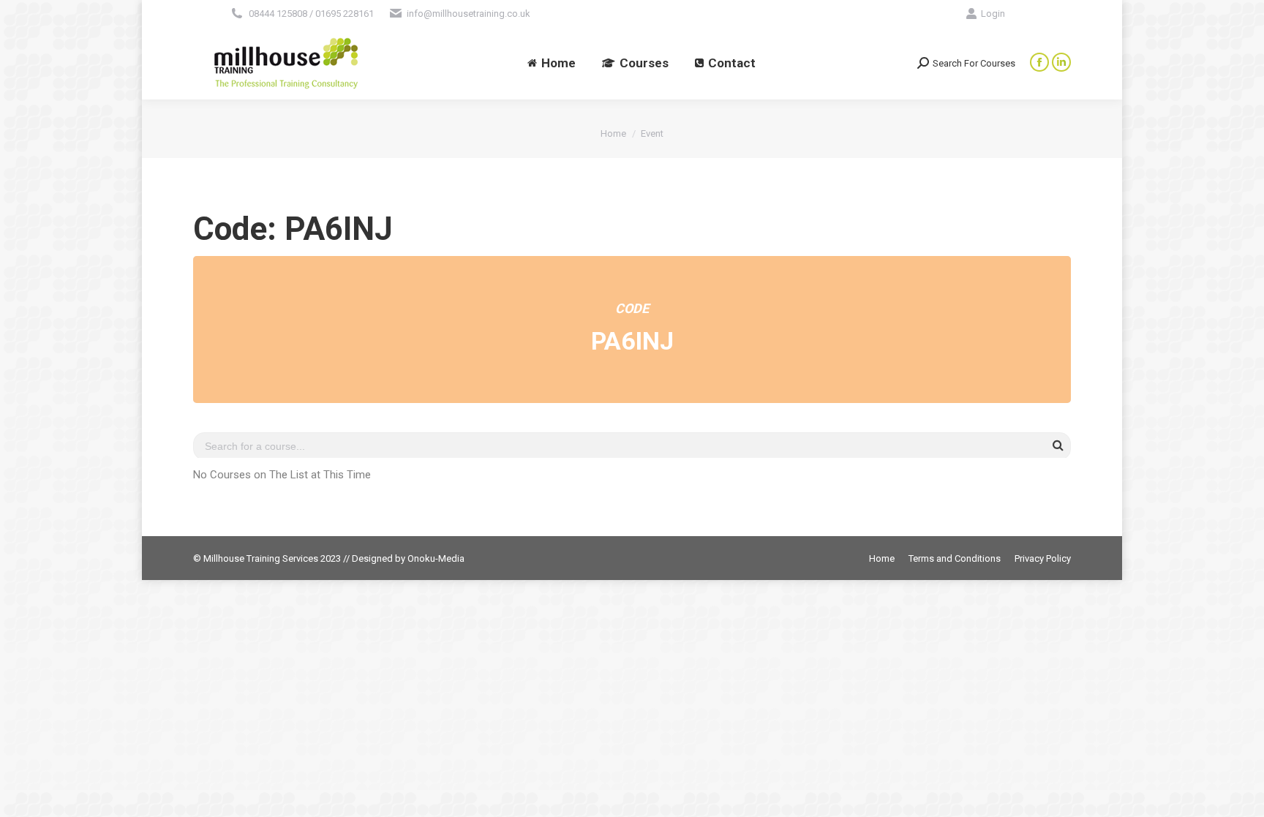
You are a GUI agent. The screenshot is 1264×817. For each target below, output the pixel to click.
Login (993, 13)
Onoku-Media (435, 558)
